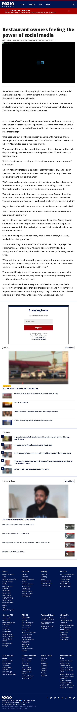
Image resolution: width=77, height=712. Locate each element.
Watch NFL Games (66, 661)
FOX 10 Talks (26, 627)
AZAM (4, 577)
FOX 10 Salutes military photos (26, 668)
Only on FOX (7, 615)
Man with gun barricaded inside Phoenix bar (20, 388)
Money (44, 571)
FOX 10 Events (26, 661)
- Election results (65, 577)
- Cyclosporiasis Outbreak (7, 587)
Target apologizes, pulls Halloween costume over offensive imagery (36, 394)
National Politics (65, 584)
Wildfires (24, 581)
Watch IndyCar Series (67, 674)
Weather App (26, 589)
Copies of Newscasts (67, 625)
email (70, 697)
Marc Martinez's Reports (20, 40)
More (48, 4)
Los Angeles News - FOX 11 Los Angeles (47, 619)
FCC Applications (65, 627)
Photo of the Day (27, 676)
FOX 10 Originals (26, 616)
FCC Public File (65, 630)
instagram (54, 697)
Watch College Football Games (65, 664)
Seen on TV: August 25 (21, 402)
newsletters (73, 697)
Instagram (44, 663)
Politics (63, 571)
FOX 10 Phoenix (6, 40)
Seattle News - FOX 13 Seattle (47, 627)
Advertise (63, 618)
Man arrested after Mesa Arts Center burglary (31, 469)
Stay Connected (29, 655)
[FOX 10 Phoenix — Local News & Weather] (9, 4)
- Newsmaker (64, 581)
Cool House (6, 627)
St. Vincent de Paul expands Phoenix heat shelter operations (33, 420)
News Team (64, 632)
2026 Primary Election (67, 574)
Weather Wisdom (27, 593)
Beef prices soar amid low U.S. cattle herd (15, 534)
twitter (51, 697)
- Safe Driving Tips (8, 610)
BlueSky (43, 673)
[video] (38, 501)
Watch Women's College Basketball (66, 681)
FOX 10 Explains (7, 581)
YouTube (44, 658)
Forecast (24, 574)
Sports (4, 605)
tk (62, 697)
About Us (64, 615)
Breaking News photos (26, 672)
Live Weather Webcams (6, 664)
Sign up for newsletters (25, 664)
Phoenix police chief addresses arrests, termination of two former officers (26, 543)
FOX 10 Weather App (9, 674)
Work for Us (64, 639)
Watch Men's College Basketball (67, 677)
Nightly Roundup (7, 598)
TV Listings (63, 635)
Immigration (6, 590)
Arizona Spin (6, 618)
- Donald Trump (65, 586)
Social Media (46, 655)
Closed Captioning (66, 620)
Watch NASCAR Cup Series (66, 671)
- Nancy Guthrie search (7, 640)
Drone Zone (6, 629)
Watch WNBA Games (67, 685)
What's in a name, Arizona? (27, 649)
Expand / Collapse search (73, 4)
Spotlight (5, 646)
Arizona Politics (65, 579)
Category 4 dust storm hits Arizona (13, 552)
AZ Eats (24, 620)
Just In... (6, 347)
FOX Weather (26, 596)
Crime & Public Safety (9, 579)
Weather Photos (27, 591)
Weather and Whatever (26, 645)
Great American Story (29, 632)
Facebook (44, 666)
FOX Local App (7, 672)
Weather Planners (27, 584)
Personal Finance (46, 583)
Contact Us (63, 623)
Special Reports (7, 643)
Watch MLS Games (66, 687)
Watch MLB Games (66, 667)
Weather (25, 571)
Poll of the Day (7, 600)
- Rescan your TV (65, 637)
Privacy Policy (40, 337)
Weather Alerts (26, 586)
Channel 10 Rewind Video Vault (8, 623)
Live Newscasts (7, 661)
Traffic (4, 607)
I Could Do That (27, 635)
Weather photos (27, 678)
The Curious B (26, 625)
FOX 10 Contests (27, 658)
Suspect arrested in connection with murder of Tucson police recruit (36, 411)
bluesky (66, 697)
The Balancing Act (27, 623)
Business (44, 574)
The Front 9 (25, 630)
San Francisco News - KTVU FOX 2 (48, 623)
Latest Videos (8, 481)
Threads (43, 670)
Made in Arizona (7, 634)
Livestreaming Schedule (7, 668)
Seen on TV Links (8, 603)
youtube (58, 697)
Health (4, 584)
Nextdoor (44, 675)
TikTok (43, 661)
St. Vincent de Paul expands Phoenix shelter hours (18, 525)
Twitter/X (44, 668)
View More (69, 348)
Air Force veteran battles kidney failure (19, 519)
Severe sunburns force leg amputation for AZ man (33, 445)
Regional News (47, 615)
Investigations (6, 632)
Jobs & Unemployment (46, 580)
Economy (44, 577)
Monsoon (25, 577)
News (4, 571)
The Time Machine (28, 639)
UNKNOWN (25, 642)
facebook (47, 697)
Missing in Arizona (8, 636)
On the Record (26, 637)
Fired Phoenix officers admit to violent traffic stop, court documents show (42, 453)
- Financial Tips (46, 586)
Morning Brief (6, 595)
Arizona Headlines (8, 574)
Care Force (6, 620)
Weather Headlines (28, 579)
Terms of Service (40, 339)
